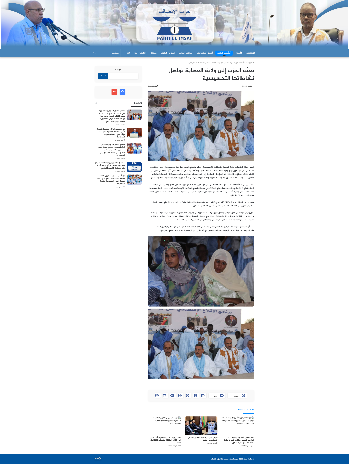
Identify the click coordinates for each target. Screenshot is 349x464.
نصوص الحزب (168, 53)
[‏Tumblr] (196, 395)
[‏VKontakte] (173, 395)
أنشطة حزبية (224, 53)
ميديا (154, 53)
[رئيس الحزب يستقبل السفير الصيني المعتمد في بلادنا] (201, 425)
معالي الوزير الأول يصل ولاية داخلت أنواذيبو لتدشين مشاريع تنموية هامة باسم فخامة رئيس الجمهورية (239, 440)
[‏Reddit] (180, 395)
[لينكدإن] (203, 395)
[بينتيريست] (188, 395)
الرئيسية (250, 53)
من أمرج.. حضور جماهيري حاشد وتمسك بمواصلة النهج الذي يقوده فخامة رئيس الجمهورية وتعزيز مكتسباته (111, 179)
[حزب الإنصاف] (174, 24)
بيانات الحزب (185, 53)
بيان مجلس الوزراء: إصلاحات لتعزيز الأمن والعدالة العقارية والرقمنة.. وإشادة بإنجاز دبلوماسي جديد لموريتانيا (111, 133)
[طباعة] (158, 395)
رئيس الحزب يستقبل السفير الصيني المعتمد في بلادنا (202, 439)
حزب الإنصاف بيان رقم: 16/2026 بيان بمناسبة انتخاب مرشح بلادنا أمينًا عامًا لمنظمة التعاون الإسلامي (110, 165)
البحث (118, 69)
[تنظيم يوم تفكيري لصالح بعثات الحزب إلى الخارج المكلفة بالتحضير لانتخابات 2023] (164, 425)
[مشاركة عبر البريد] (165, 395)
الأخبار (239, 53)
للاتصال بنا (139, 53)
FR (128, 53)
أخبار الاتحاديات (205, 53)
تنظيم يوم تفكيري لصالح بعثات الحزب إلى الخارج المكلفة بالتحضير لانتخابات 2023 (165, 440)
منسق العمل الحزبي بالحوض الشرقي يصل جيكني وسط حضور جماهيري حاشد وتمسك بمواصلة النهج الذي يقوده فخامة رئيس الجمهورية (111, 150)
